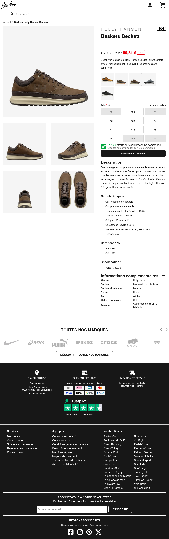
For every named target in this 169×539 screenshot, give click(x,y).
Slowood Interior (143, 456)
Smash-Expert (142, 460)
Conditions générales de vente (70, 444)
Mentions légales (62, 452)
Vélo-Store (140, 484)
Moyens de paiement (64, 456)
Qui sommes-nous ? (64, 436)
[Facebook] (70, 532)
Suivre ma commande (20, 444)
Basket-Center (111, 436)
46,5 (133, 138)
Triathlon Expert (143, 480)
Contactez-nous (37, 383)
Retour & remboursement (67, 448)
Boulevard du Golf (114, 440)
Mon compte (14, 436)
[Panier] (163, 5)
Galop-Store (110, 460)
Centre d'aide (15, 440)
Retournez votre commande (132, 385)
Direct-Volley (110, 448)
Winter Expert (142, 488)
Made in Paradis (113, 488)
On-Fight (139, 440)
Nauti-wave (140, 436)
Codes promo (15, 452)
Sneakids (139, 464)
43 (155, 120)
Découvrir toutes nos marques (84, 355)
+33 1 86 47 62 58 (37, 393)
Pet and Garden (143, 452)
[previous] (161, 330)
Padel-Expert (141, 444)
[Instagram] (80, 532)
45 (155, 129)
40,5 (133, 111)
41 (155, 111)
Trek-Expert (140, 476)
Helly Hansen (121, 29)
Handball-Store (112, 468)
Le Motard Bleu (112, 484)
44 (111, 129)
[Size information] (109, 105)
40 (111, 111)
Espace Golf (110, 452)
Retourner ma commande (22, 448)
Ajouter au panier (133, 153)
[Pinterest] (89, 532)
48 (155, 138)
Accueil (7, 22)
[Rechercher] (12, 14)
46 (111, 138)
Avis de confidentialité (65, 464)
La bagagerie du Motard (117, 476)
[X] (98, 532)
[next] (166, 330)
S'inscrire (120, 509)
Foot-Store (109, 456)
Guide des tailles (157, 105)
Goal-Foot (109, 464)
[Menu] (4, 14)
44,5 (133, 129)
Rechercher (21, 14)
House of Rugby (112, 472)
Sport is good (142, 468)
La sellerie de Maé (114, 480)
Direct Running (112, 444)
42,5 (133, 120)
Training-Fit (140, 472)
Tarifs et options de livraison (68, 460)
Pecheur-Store (142, 448)
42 (111, 120)
